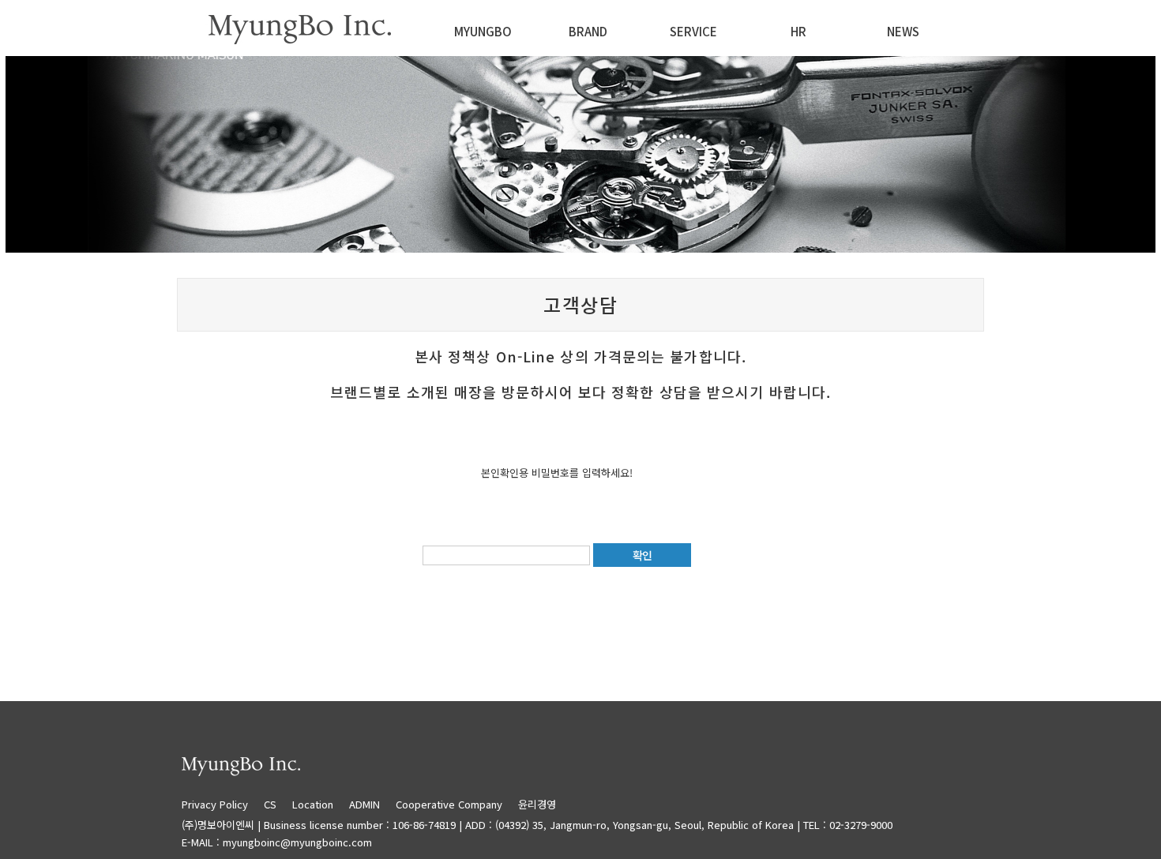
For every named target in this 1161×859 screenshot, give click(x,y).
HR (798, 31)
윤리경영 (537, 804)
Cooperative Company (449, 804)
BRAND (588, 31)
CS (270, 804)
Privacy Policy (221, 804)
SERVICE (693, 31)
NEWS (903, 31)
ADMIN (364, 804)
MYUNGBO (483, 31)
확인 (642, 555)
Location (312, 804)
